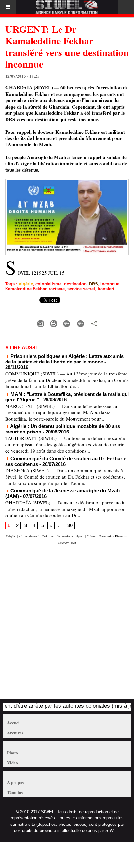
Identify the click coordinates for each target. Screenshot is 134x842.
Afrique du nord (29, 536)
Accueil (14, 723)
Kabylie (11, 536)
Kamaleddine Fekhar (25, 288)
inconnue (109, 284)
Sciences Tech (67, 542)
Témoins (15, 792)
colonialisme (48, 284)
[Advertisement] (63, 625)
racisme (57, 288)
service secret (81, 288)
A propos (15, 782)
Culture (91, 536)
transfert (106, 288)
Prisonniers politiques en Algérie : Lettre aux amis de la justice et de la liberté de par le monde (64, 358)
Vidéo (12, 762)
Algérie (26, 284)
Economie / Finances (113, 536)
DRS (93, 284)
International (65, 536)
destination (75, 284)
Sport (80, 536)
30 (70, 525)
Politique (48, 536)
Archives (15, 733)
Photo (12, 752)
